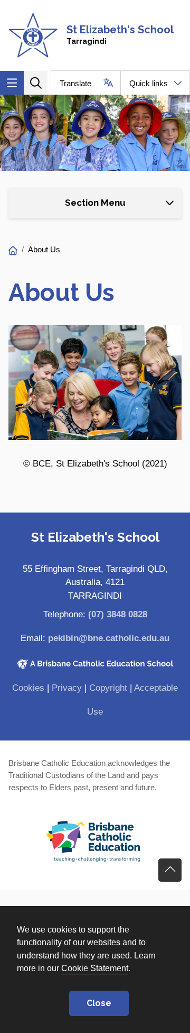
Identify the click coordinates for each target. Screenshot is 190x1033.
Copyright (108, 688)
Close (99, 1003)
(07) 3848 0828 (117, 614)
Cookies (28, 688)
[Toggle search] (36, 83)
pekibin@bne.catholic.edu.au (108, 638)
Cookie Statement (94, 968)
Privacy (67, 688)
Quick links (148, 83)
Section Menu (95, 202)
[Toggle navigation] (12, 83)
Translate (75, 83)
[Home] (12, 250)
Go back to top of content (170, 870)
